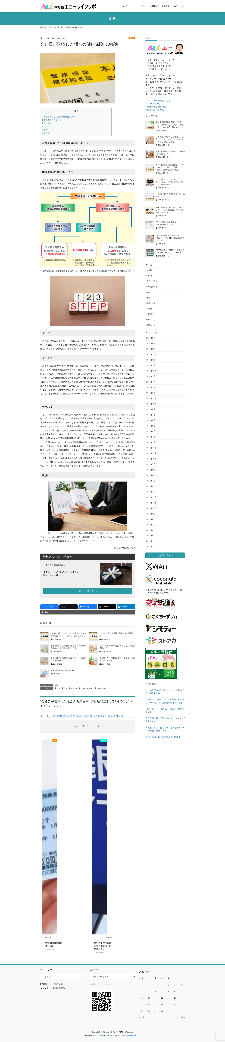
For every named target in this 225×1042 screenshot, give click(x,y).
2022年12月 (151, 448)
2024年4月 (150, 382)
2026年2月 (150, 349)
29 (162, 1011)
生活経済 (150, 314)
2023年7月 (150, 415)
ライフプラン (151, 281)
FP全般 (149, 276)
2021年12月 (151, 497)
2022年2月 (150, 486)
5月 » (182, 1017)
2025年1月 (150, 365)
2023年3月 (150, 431)
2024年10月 (151, 371)
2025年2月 (150, 360)
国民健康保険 (102, 688)
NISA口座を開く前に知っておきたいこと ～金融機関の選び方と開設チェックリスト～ (170, 210)
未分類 (149, 270)
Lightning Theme (112, 1036)
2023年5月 (150, 426)
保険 (132, 38)
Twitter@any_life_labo (155, 107)
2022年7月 (150, 464)
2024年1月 (150, 393)
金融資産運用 (151, 287)
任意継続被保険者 (87, 688)
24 (175, 1004)
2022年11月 (151, 453)
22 (162, 1004)
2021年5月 (150, 536)
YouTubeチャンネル (154, 110)
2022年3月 (150, 481)
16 (168, 998)
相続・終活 (150, 303)
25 (181, 1004)
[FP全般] (99, 837)
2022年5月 (150, 470)
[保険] (49, 837)
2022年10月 (151, 459)
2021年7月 (150, 525)
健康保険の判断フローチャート (56, 120)
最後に (46, 133)
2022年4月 (150, 475)
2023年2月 (150, 437)
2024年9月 (150, 376)
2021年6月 (150, 530)
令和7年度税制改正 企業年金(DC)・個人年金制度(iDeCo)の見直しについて (170, 238)
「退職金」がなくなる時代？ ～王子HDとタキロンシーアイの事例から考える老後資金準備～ (170, 139)
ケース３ (47, 130)
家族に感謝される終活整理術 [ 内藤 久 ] (163, 737)
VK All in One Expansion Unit (129, 1036)
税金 (148, 292)
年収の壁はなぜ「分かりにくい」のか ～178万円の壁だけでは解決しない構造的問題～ (169, 182)
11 (181, 991)
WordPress (98, 1036)
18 (181, 998)
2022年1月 (150, 492)
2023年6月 (150, 420)
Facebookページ (153, 104)
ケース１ (47, 123)
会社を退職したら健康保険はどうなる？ (60, 116)
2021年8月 (150, 519)
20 (149, 1004)
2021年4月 (150, 541)
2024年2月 (150, 387)
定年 (65, 688)
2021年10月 (151, 508)
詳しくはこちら (88, 590)
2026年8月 (150, 338)
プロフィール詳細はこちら (157, 100)
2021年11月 (151, 503)
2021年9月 (150, 514)
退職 (58, 688)
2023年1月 (150, 442)
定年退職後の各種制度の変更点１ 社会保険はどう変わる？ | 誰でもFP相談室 (87, 716)
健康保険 (74, 688)
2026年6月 (150, 343)
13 (149, 998)
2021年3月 (150, 546)
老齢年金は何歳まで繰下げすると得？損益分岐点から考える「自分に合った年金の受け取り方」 (169, 124)
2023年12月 (151, 398)
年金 (148, 320)
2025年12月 (151, 354)
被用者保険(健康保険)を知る (62, 670)
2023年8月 (150, 409)
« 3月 (141, 1017)
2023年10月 (151, 404)
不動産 (149, 309)
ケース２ (47, 126)
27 (149, 1011)
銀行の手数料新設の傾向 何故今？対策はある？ (102, 946)
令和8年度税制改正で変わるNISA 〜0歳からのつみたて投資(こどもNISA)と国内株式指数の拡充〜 (169, 167)
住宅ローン (150, 325)
